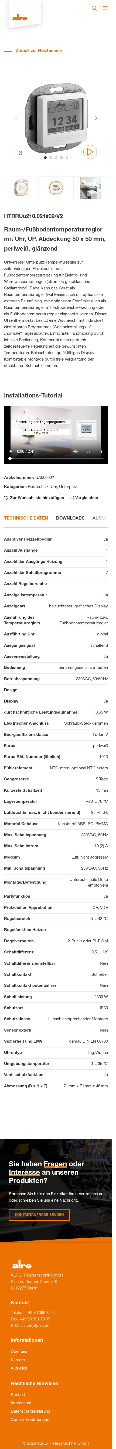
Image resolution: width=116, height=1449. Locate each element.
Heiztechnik (38, 487)
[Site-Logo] (25, 18)
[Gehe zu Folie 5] (67, 157)
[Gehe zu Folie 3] (56, 157)
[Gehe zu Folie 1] (45, 157)
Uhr (54, 487)
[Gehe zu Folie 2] (50, 157)
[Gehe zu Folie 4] (61, 157)
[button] (16, 118)
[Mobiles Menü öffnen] (105, 8)
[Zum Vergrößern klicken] (21, 153)
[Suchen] (94, 8)
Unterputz (68, 487)
